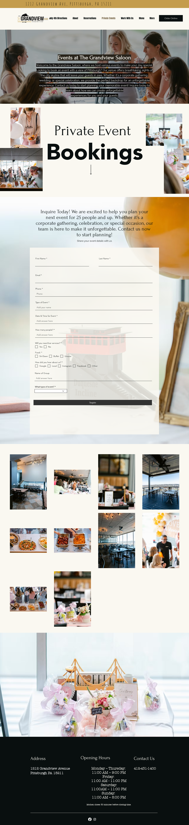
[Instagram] (94, 819)
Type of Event (41, 302)
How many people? (44, 330)
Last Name (104, 258)
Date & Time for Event (45, 316)
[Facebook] (90, 819)
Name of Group (42, 373)
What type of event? (44, 387)
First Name (40, 258)
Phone (38, 289)
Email (37, 275)
